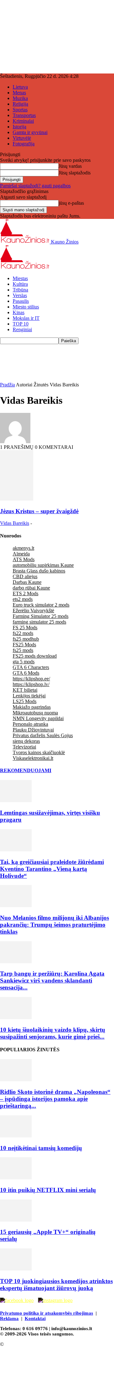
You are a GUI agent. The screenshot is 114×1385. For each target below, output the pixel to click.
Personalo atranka (30, 724)
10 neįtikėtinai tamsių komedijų (41, 1148)
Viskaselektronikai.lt (33, 758)
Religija (20, 104)
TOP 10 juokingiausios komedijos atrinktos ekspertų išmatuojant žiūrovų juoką (56, 1284)
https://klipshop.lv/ (31, 684)
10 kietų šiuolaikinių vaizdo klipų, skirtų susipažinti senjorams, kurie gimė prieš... (52, 1033)
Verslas (20, 295)
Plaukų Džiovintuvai (33, 729)
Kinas (18, 312)
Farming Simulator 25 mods (40, 616)
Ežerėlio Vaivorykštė (33, 610)
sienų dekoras (26, 741)
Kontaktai (35, 1318)
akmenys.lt (23, 548)
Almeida (21, 553)
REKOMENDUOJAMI (25, 770)
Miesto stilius (26, 306)
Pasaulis (21, 301)
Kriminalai (23, 121)
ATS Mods (24, 559)
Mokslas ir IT (26, 318)
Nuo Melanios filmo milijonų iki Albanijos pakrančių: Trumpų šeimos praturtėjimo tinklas (54, 924)
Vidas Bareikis (14, 523)
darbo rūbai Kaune (31, 587)
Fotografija (24, 143)
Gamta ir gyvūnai (30, 132)
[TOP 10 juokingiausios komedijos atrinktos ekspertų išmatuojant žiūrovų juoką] (16, 1268)
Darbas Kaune (27, 582)
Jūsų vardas (70, 166)
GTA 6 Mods (26, 673)
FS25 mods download (35, 656)
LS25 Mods (24, 701)
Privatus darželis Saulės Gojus (43, 735)
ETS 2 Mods (25, 593)
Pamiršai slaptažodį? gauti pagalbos (35, 185)
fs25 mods (23, 650)
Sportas (20, 109)
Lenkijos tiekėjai (29, 695)
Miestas (20, 278)
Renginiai (22, 329)
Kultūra (20, 284)
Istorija (19, 126)
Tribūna (20, 289)
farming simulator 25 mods (39, 622)
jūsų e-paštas (71, 203)
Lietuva (20, 87)
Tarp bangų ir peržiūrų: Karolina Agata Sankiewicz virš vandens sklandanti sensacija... (52, 980)
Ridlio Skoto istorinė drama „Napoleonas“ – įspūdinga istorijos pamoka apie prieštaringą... (55, 1099)
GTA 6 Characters (31, 667)
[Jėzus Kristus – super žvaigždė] (16, 499)
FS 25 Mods (25, 627)
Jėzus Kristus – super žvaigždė (39, 511)
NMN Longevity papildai (38, 718)
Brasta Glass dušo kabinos (39, 570)
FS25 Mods (24, 644)
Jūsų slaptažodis (75, 172)
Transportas (24, 115)
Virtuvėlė (22, 138)
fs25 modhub (26, 639)
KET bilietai (25, 690)
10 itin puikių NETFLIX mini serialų (48, 1190)
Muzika (20, 98)
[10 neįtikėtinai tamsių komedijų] (16, 1135)
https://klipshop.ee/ (31, 678)
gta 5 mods (24, 661)
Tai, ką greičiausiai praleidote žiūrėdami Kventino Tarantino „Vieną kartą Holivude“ (52, 869)
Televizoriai (24, 746)
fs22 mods (23, 633)
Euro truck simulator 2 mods (41, 604)
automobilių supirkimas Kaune (43, 565)
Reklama (9, 1318)
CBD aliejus (25, 576)
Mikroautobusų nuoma (35, 712)
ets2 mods (23, 599)
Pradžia (7, 384)
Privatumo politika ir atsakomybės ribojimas (46, 1313)
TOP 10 (20, 323)
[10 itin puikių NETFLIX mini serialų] (16, 1177)
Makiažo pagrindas (32, 707)
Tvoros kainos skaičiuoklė (39, 752)
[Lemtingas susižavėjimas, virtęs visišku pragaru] (16, 800)
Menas (19, 92)
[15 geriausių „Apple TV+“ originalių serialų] (16, 1220)
